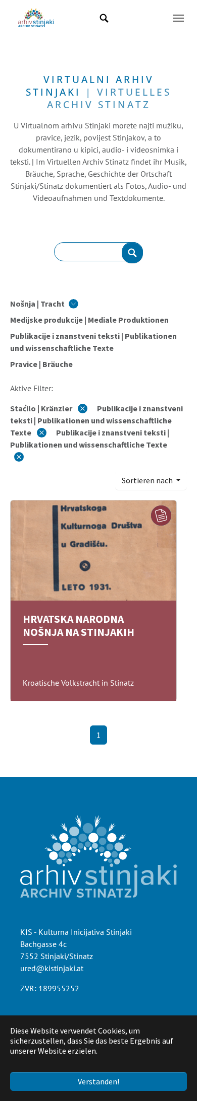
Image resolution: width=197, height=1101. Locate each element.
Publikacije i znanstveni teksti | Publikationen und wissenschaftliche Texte (96, 420)
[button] (44, 304)
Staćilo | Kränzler (42, 408)
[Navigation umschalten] (178, 18)
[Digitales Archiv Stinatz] (36, 18)
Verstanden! (98, 1081)
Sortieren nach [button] (148, 480)
